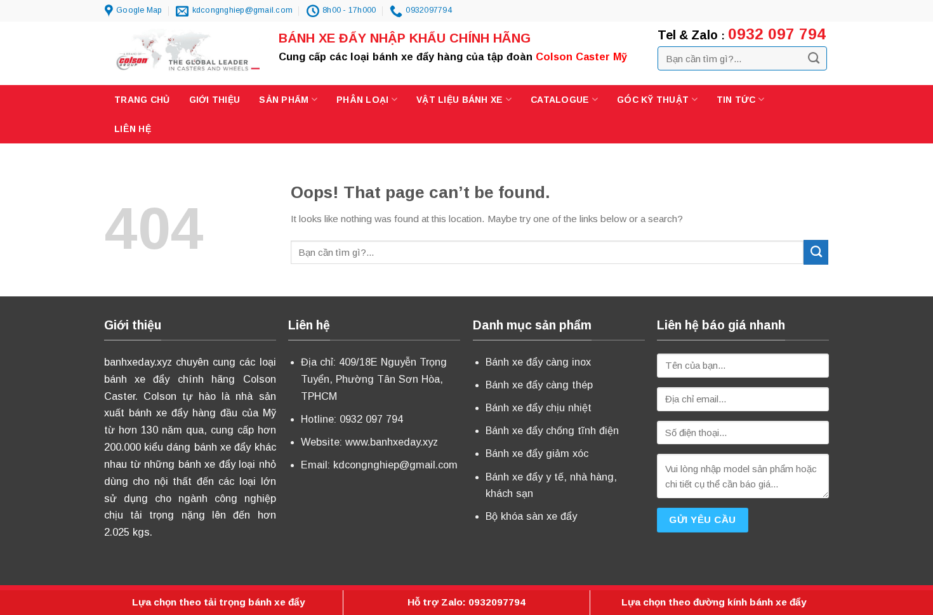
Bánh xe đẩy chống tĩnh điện (552, 430)
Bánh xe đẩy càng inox (538, 361)
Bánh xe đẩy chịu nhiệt (539, 407)
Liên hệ (132, 129)
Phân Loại (362, 100)
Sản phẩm (283, 100)
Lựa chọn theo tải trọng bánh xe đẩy (218, 602)
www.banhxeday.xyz (391, 441)
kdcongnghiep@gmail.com (395, 464)
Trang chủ (142, 100)
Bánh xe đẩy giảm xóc (537, 453)
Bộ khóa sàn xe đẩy (531, 516)
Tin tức (736, 100)
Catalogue (560, 100)
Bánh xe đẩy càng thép (539, 384)
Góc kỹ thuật (653, 100)
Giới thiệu (215, 100)
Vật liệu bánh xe (459, 100)
